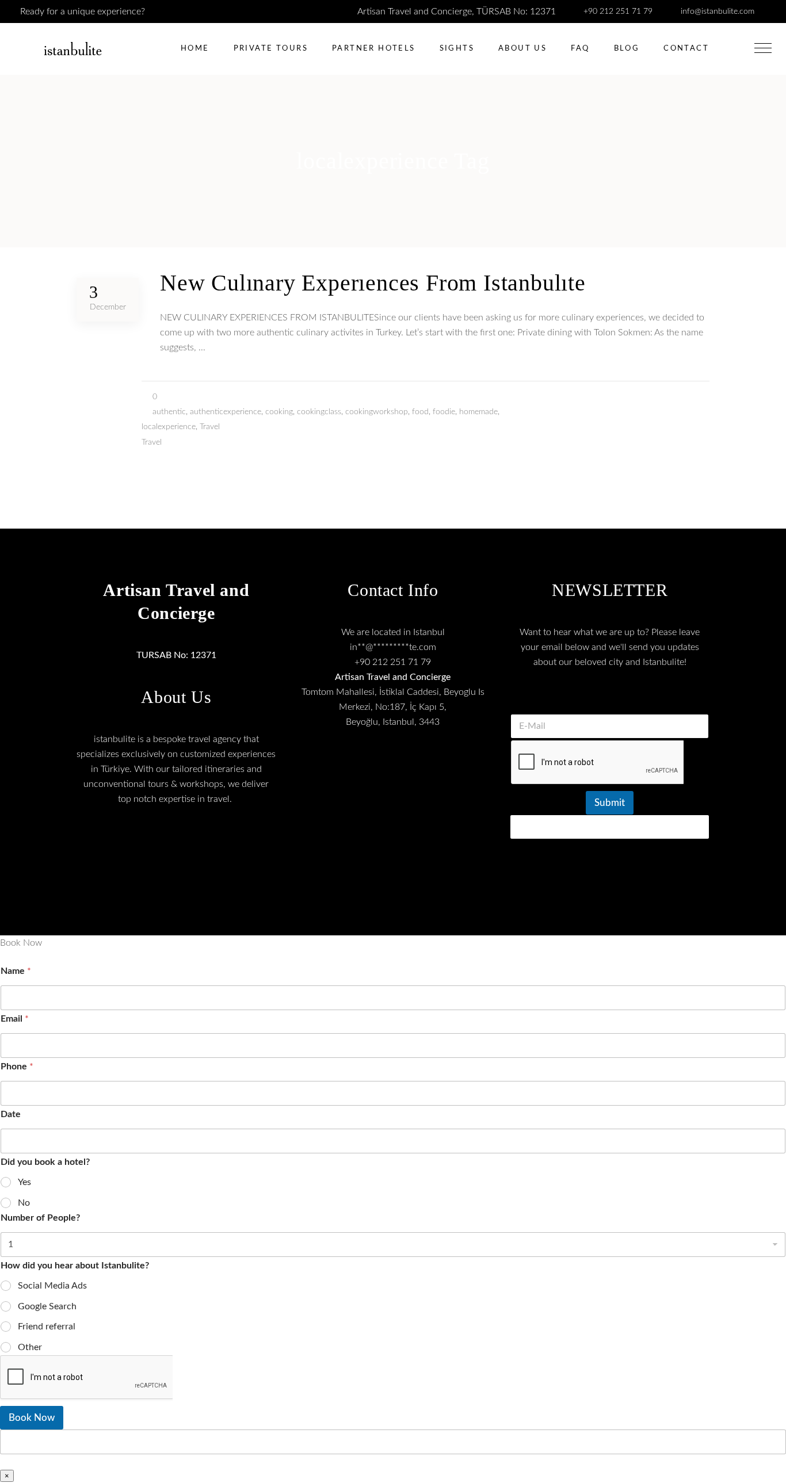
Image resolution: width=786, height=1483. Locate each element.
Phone (17, 1066)
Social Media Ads (52, 1285)
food (420, 412)
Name (16, 971)
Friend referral (46, 1326)
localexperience (169, 427)
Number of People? (40, 1217)
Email (15, 1018)
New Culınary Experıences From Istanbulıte (373, 283)
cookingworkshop (376, 412)
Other (30, 1347)
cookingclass (319, 412)
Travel (210, 427)
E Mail (610, 699)
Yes (24, 1182)
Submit (609, 803)
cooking (279, 412)
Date (11, 1114)
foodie (444, 412)
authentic (169, 412)
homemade (478, 412)
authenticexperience (225, 412)
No (24, 1202)
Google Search (47, 1306)
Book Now (32, 1418)
